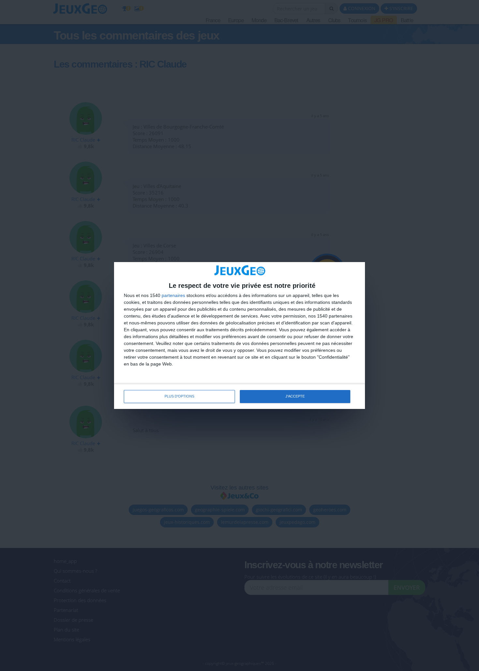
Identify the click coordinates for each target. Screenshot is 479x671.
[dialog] (239, 335)
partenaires (173, 295)
